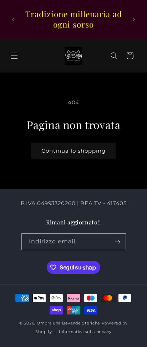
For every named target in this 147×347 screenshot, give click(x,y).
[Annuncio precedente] (13, 19)
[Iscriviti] (118, 241)
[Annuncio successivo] (134, 19)
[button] (14, 56)
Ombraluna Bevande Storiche (68, 323)
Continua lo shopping (73, 150)
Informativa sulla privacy (85, 331)
